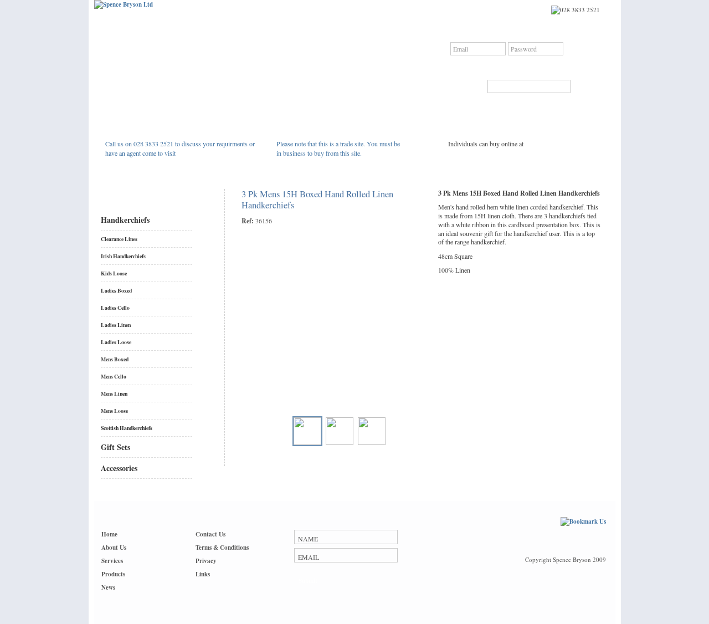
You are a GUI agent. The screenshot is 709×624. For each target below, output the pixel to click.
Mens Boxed (115, 359)
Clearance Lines (119, 239)
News (108, 587)
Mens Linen (114, 393)
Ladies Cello (115, 307)
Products (113, 574)
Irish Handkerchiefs (123, 256)
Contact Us (210, 534)
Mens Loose (114, 411)
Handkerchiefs (125, 220)
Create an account (572, 67)
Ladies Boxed (116, 290)
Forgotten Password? (509, 67)
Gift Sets (115, 447)
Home (109, 534)
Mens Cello (113, 376)
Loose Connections (492, 153)
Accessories (119, 468)
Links (203, 574)
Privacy (206, 560)
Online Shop (482, 131)
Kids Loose (114, 273)
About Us (113, 547)
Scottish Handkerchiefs (126, 428)
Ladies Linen (116, 325)
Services (112, 560)
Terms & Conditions (222, 547)
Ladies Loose (116, 342)
